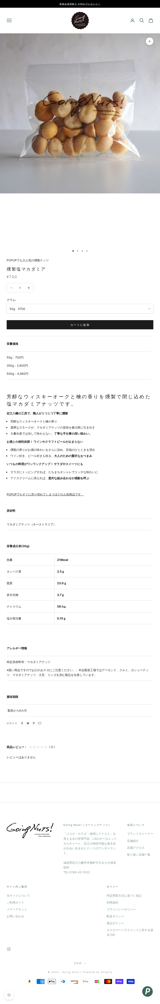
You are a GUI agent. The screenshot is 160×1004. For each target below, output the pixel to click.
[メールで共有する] (39, 723)
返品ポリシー (115, 923)
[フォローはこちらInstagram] (9, 949)
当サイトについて (18, 895)
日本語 (78, 963)
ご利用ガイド (15, 902)
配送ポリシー (115, 916)
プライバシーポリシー (121, 909)
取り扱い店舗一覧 (138, 854)
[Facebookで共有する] (22, 723)
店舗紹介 (133, 840)
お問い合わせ (15, 916)
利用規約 (112, 902)
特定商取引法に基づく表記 (124, 895)
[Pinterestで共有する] (33, 723)
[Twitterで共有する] (28, 723)
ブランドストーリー (140, 833)
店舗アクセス (136, 847)
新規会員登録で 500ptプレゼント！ (80, 4)
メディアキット (17, 909)
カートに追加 (80, 324)
